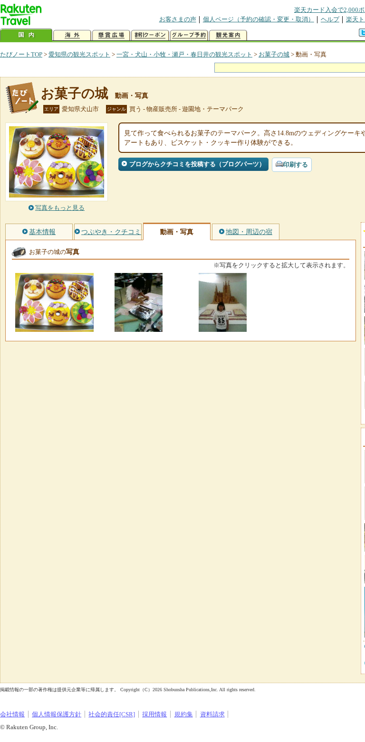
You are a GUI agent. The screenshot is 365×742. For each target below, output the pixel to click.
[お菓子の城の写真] (54, 327)
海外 (72, 35)
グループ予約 (189, 35)
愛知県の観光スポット (79, 54)
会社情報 (12, 714)
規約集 (183, 714)
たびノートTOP (21, 54)
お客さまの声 (177, 19)
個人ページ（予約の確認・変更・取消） (258, 19)
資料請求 (212, 714)
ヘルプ (330, 19)
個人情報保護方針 (56, 714)
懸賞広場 (111, 35)
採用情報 (154, 714)
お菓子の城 (274, 54)
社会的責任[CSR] (111, 714)
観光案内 (228, 35)
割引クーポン (150, 35)
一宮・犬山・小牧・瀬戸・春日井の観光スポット (184, 54)
